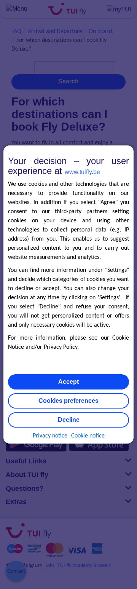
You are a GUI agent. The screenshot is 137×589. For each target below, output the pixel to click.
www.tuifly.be (82, 172)
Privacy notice (50, 436)
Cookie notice (88, 436)
